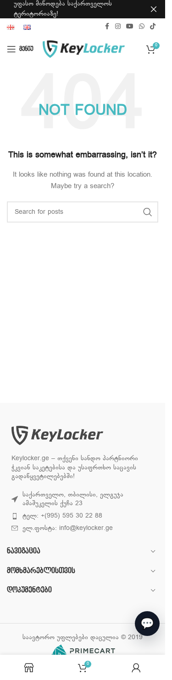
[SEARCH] (147, 212)
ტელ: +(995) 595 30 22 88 (62, 516)
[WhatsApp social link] (141, 26)
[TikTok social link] (152, 26)
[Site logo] (84, 49)
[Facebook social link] (106, 26)
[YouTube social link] (129, 26)
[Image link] (57, 436)
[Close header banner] (153, 9)
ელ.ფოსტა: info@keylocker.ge (67, 528)
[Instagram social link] (117, 26)
